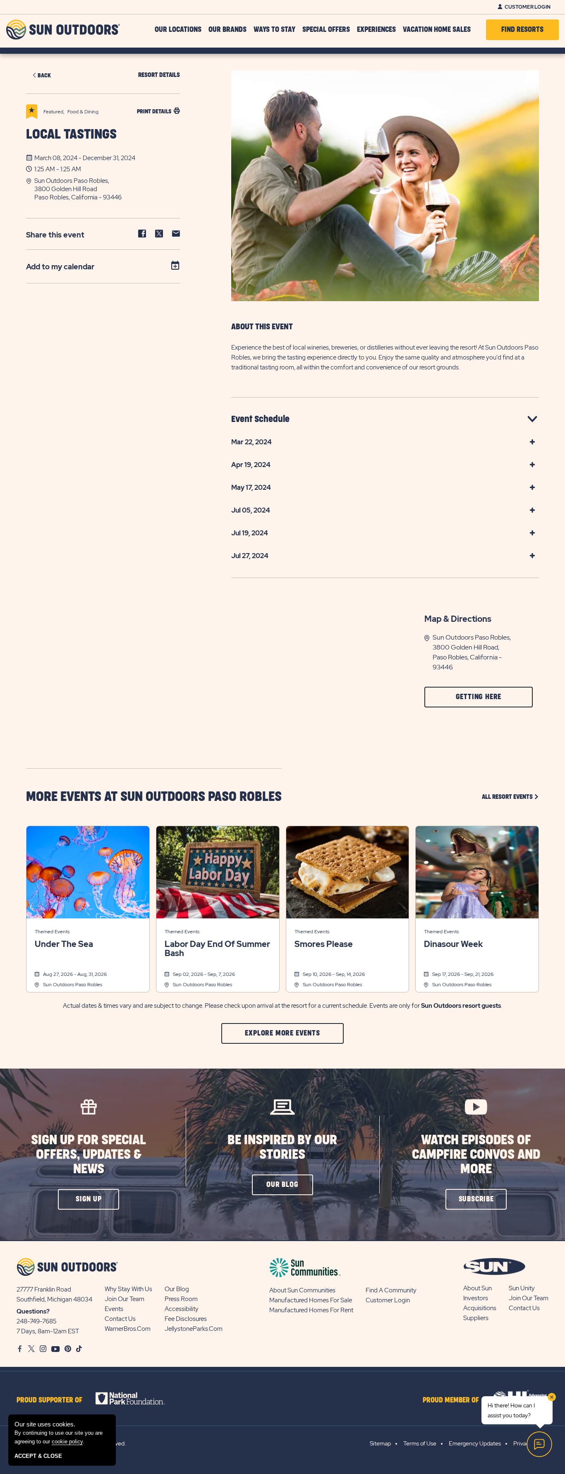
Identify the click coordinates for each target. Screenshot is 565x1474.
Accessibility (182, 1309)
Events (114, 1309)
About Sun (477, 1288)
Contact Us (120, 1319)
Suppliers (475, 1318)
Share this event (55, 235)
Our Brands (227, 29)
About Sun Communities (302, 1290)
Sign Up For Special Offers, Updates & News (88, 1155)
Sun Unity (522, 1288)
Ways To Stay (274, 29)
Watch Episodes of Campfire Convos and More (476, 1155)
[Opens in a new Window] (137, 1398)
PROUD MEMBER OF (451, 1400)
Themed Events (52, 931)
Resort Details (159, 75)
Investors (475, 1298)
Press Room (181, 1299)
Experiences (376, 29)
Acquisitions (479, 1308)
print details (154, 111)
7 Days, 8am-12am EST (48, 1331)
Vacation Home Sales (437, 29)
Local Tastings (71, 134)
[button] (107, 189)
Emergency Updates (475, 1443)
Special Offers (326, 29)
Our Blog (177, 1289)
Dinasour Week (453, 944)
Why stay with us (128, 1289)
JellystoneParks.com (194, 1329)
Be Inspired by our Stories (282, 1147)
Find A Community (391, 1290)
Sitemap (380, 1443)
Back (44, 75)
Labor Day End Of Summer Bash (217, 949)
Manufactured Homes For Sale (310, 1300)
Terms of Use (419, 1443)
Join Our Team (124, 1299)
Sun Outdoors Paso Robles (72, 984)
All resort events (510, 796)
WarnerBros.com (128, 1329)
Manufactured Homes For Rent (311, 1310)
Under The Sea (64, 944)
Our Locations (178, 29)
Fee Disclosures (186, 1319)
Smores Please (323, 944)
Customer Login (528, 7)
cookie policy (67, 1441)
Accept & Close (38, 1456)
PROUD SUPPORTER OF (49, 1400)
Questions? (33, 1311)
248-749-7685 (37, 1321)
